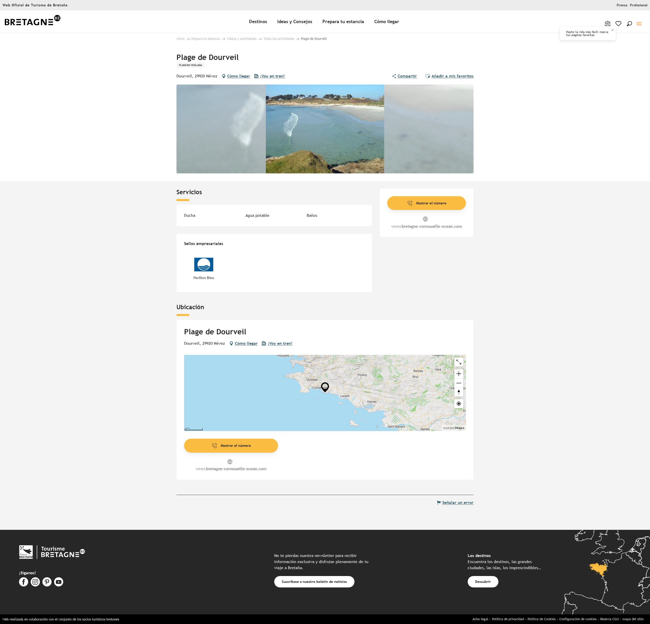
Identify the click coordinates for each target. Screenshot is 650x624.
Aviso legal (480, 619)
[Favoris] (618, 23)
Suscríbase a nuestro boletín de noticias (314, 581)
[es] (639, 24)
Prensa (622, 5)
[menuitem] (32, 22)
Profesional (638, 5)
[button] (629, 23)
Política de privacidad (508, 619)
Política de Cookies (542, 619)
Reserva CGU (609, 619)
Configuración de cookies (577, 619)
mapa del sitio (633, 619)
